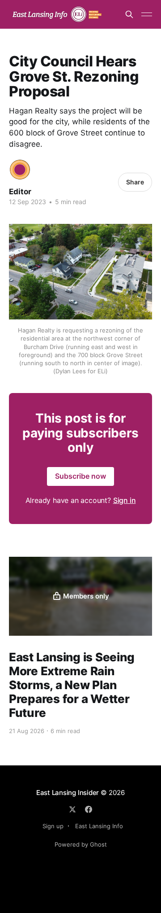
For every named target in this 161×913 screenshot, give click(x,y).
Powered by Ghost (81, 844)
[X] (72, 809)
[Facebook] (88, 809)
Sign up (53, 826)
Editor (20, 191)
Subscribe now (80, 476)
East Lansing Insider (67, 792)
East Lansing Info (99, 826)
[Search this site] (129, 14)
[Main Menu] (146, 14)
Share (135, 182)
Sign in (124, 500)
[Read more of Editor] (20, 170)
